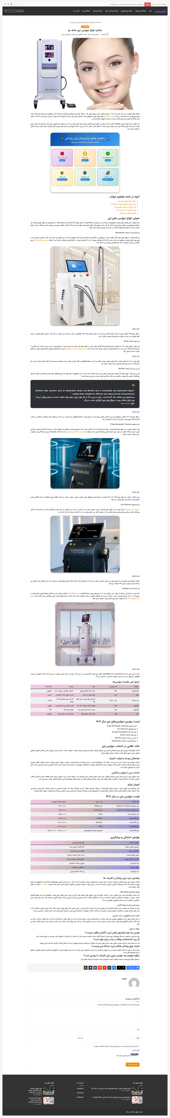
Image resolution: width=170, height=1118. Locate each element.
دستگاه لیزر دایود (97, 11)
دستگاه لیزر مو (86, 11)
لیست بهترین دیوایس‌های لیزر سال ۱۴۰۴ (123, 204)
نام (138, 1030)
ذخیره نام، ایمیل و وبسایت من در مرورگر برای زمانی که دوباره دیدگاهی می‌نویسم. (116, 1046)
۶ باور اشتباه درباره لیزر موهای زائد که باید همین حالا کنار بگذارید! (111, 1097)
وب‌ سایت (80, 1038)
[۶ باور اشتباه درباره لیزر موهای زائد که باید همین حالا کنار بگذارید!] (137, 1100)
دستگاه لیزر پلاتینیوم (127, 11)
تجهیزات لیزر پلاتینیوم (133, 509)
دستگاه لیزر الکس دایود (111, 11)
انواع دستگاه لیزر (109, 116)
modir (103, 35)
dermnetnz (125, 403)
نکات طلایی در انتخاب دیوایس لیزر (125, 207)
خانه (150, 11)
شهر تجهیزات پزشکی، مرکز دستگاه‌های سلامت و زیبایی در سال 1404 (110, 1088)
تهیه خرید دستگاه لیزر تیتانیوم (76, 432)
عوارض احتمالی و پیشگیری (128, 213)
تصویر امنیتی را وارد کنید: (123, 1056)
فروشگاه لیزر (92, 22)
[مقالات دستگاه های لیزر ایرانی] (160, 10)
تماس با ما (76, 11)
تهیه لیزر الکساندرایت (41, 240)
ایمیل (138, 1038)
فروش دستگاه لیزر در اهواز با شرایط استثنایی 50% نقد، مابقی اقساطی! (124, 4)
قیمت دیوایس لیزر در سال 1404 (126, 210)
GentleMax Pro (73, 593)
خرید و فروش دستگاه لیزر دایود (77, 349)
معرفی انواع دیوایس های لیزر (127, 201)
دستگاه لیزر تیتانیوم (140, 11)
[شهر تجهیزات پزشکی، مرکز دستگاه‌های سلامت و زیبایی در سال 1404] (137, 1091)
